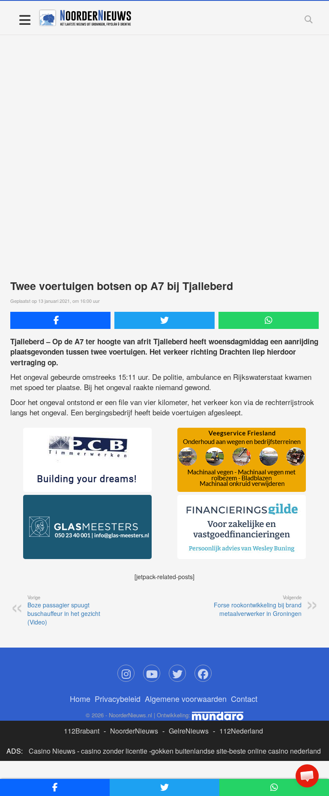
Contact (244, 698)
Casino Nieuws (52, 751)
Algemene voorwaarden (186, 698)
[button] (307, 775)
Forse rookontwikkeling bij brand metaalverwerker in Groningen (258, 606)
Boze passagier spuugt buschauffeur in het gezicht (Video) (63, 610)
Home (80, 698)
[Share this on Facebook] (60, 320)
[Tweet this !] (164, 320)
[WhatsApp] (268, 320)
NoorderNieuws (134, 731)
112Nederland (241, 731)
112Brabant (81, 731)
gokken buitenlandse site (189, 751)
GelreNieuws (189, 731)
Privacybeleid (118, 698)
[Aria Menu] (24, 19)
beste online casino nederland (275, 751)
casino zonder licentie (114, 751)
